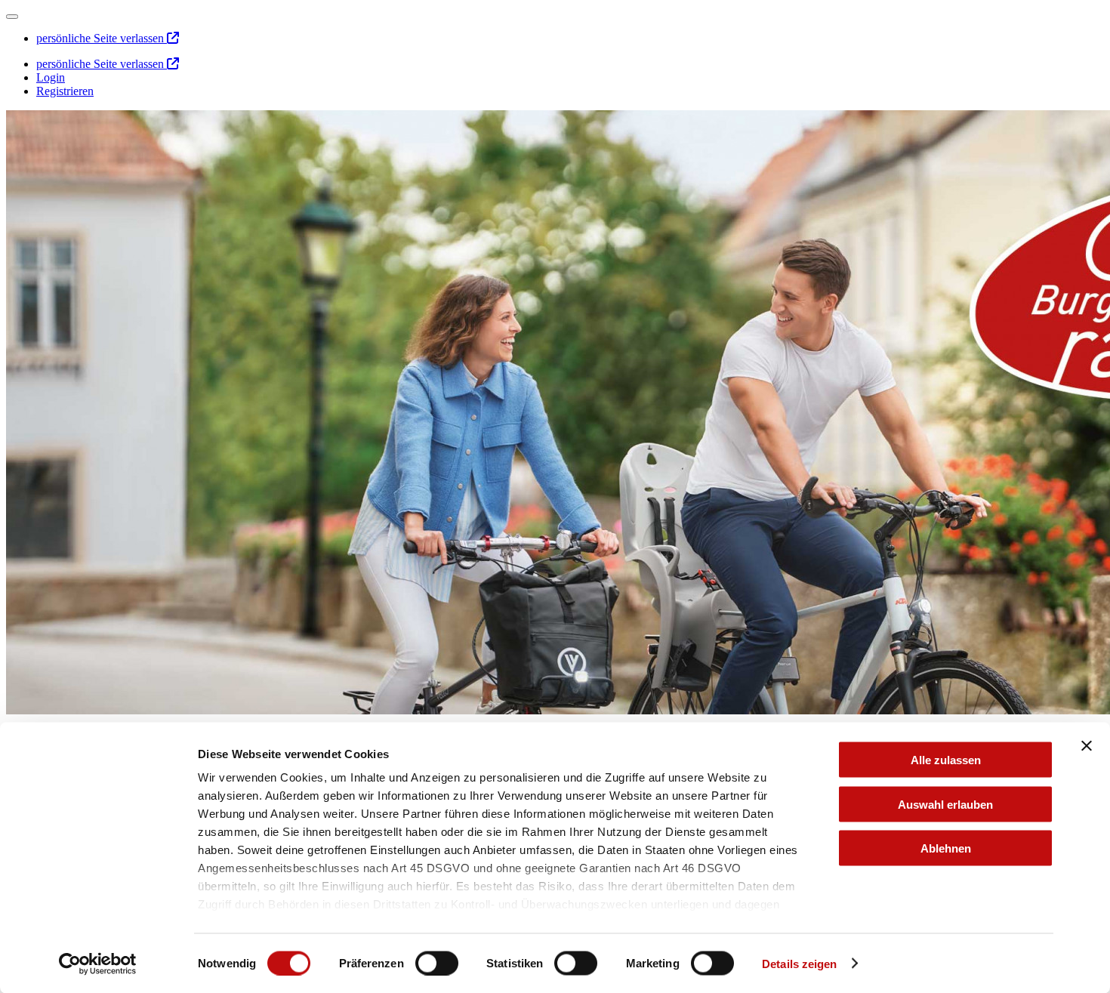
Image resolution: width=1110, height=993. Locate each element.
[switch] (436, 963)
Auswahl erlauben (945, 803)
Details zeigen (799, 963)
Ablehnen (945, 848)
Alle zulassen (946, 760)
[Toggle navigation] (12, 16)
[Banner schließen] (1086, 746)
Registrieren (65, 91)
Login (50, 77)
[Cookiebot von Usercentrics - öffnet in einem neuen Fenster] (98, 963)
